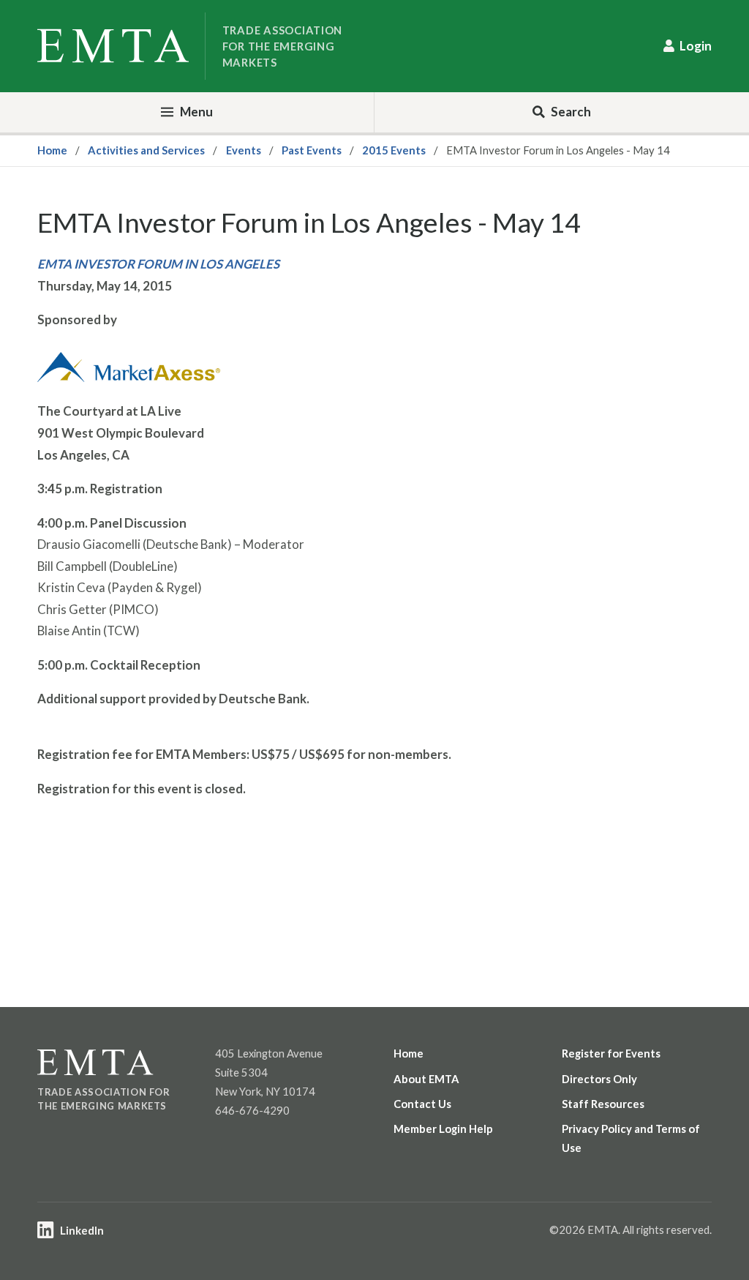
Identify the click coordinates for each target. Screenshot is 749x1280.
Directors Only (599, 1078)
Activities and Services (146, 150)
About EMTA (426, 1078)
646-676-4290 (252, 1110)
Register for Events (611, 1053)
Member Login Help (443, 1128)
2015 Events (394, 150)
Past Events (312, 150)
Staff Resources (603, 1103)
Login (696, 45)
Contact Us (422, 1103)
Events (243, 150)
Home (52, 150)
